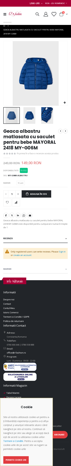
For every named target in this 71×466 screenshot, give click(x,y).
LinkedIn (18, 215)
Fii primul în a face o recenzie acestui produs (37, 153)
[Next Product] (65, 131)
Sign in (62, 251)
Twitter (12, 215)
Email (30, 215)
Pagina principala (4, 26)
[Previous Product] (60, 131)
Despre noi (8, 299)
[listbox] (21, 183)
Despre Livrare (13, 397)
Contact (7, 303)
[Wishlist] (53, 14)
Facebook (6, 215)
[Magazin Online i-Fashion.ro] (15, 14)
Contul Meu (9, 308)
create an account (22, 255)
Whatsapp (24, 215)
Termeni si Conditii (13, 441)
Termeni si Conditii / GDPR (16, 316)
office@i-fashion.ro (16, 352)
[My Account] (46, 14)
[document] (26, 434)
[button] (65, 103)
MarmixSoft (59, 449)
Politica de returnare (13, 321)
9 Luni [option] (20, 183)
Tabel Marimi (12, 392)
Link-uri (35, 3)
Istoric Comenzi (10, 312)
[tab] (35, 238)
